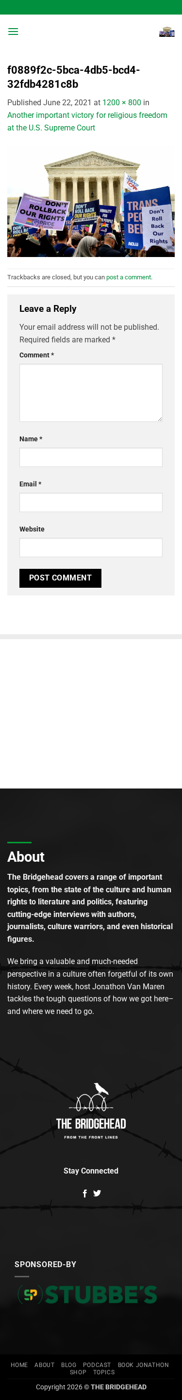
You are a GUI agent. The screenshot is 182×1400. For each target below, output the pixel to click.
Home (19, 1365)
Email (30, 484)
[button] (13, 31)
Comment (36, 355)
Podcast (97, 1365)
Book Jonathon (143, 1365)
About (44, 1365)
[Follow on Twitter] (97, 1194)
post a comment (128, 277)
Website (32, 529)
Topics (104, 1372)
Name (30, 439)
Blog (68, 1365)
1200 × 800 (121, 102)
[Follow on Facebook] (85, 1194)
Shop (78, 1372)
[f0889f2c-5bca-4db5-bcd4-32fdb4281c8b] (91, 201)
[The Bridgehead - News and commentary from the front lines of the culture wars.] (89, 31)
